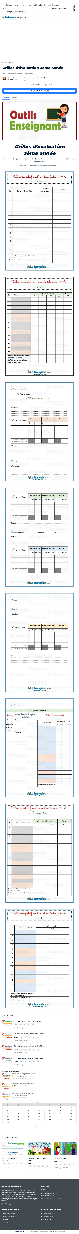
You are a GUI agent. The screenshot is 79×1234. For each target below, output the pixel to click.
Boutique (9, 11)
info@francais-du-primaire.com (52, 1198)
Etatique (8, 5)
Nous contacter (20, 11)
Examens (47, 5)
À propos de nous (48, 1213)
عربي (16, 5)
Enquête (55, 5)
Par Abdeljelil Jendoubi (9, 1167)
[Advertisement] (39, 46)
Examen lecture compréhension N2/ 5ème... (29, 1046)
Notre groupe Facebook (10, 1216)
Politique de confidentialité (50, 1216)
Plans (44, 1222)
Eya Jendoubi (12, 79)
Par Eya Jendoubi (33, 1170)
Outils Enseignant (59, 8)
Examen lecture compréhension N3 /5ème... (29, 1034)
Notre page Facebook (9, 1213)
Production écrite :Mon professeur (10, 1159)
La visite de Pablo (60, 1158)
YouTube (5, 1222)
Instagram (6, 1219)
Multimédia (37, 5)
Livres (28, 5)
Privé (22, 5)
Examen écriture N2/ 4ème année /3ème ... (29, 1058)
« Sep (36, 1126)
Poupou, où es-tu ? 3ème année (37, 1159)
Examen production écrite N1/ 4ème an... (28, 1021)
